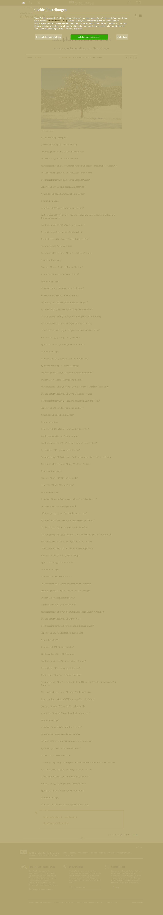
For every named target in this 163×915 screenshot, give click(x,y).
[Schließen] (81, 3)
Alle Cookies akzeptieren (89, 37)
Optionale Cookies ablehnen (48, 37)
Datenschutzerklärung (57, 21)
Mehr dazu (122, 37)
